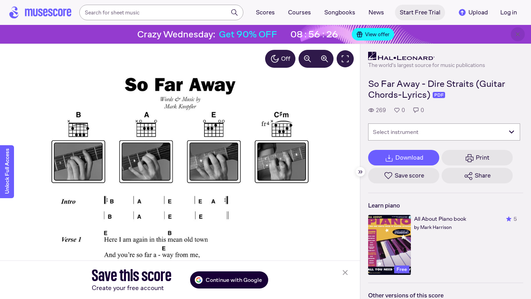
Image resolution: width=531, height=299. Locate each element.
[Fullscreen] (345, 58)
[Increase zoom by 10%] (324, 58)
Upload (478, 12)
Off (285, 58)
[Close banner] (518, 34)
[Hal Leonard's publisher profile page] (426, 56)
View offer (377, 34)
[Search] (234, 12)
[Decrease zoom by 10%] (307, 58)
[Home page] (40, 12)
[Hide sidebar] (360, 171)
